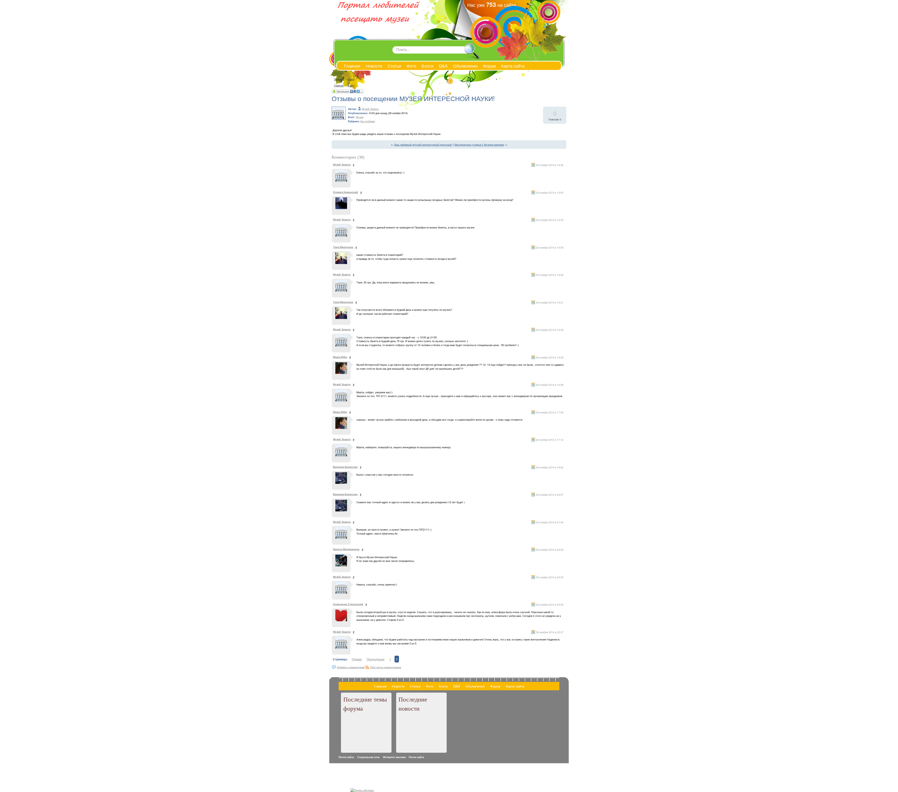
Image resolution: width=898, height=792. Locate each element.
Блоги (351, 79)
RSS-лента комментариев (385, 667)
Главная (339, 79)
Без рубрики (367, 121)
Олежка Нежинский (345, 192)
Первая (357, 659)
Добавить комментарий (351, 667)
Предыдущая (375, 659)
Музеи (359, 117)
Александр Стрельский (348, 604)
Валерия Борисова (345, 467)
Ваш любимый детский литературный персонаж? (423, 144)
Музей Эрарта (370, 109)
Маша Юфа (340, 357)
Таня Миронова (343, 247)
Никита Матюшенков (346, 549)
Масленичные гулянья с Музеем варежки (479, 144)
